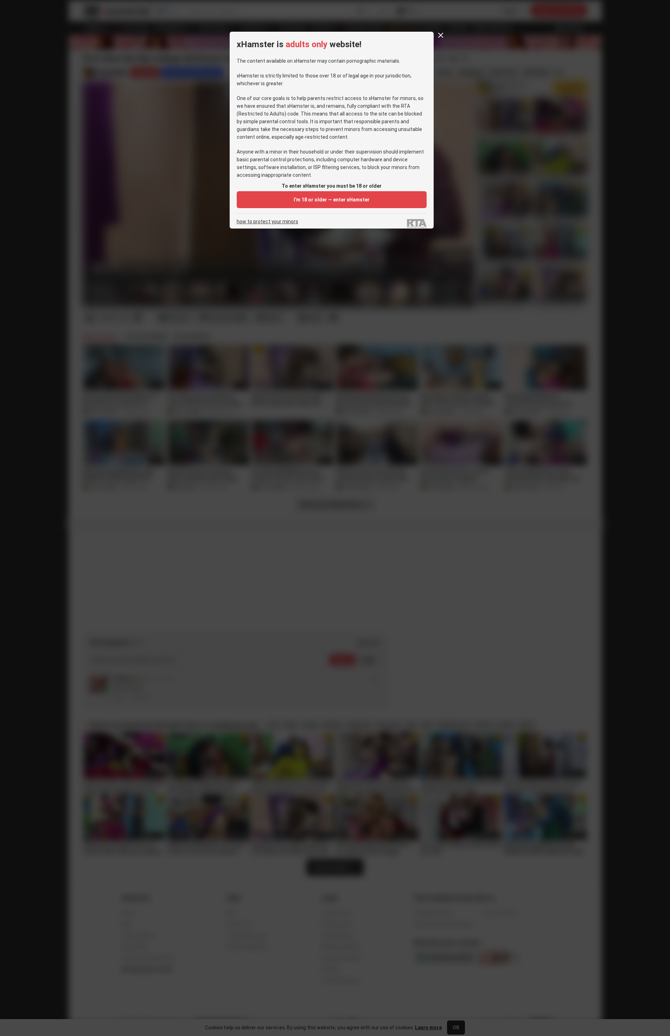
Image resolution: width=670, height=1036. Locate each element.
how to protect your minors (267, 221)
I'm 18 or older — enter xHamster (332, 199)
